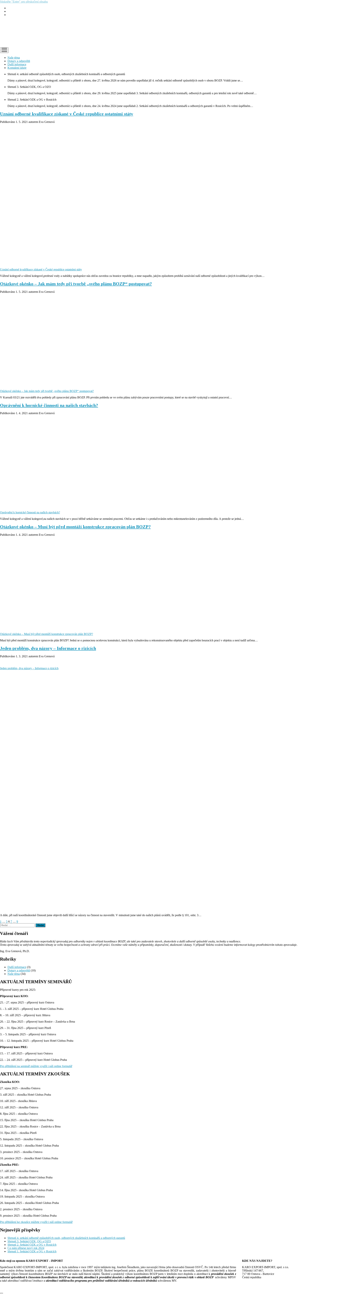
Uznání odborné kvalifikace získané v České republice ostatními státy (66, 113)
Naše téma (14, 57)
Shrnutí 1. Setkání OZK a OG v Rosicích (32, 1251)
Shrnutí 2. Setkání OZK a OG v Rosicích (32, 1244)
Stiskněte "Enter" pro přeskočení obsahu (24, 1)
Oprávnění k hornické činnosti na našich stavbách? (49, 405)
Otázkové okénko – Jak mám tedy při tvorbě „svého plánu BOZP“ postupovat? (76, 283)
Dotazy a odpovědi (19, 61)
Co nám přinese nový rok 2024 (26, 1248)
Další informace (17, 64)
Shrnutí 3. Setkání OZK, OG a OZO (29, 1241)
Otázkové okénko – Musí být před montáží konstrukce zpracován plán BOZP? (75, 526)
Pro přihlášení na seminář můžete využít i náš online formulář (36, 1066)
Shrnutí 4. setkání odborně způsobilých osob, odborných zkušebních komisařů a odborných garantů (66, 1237)
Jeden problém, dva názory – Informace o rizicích (48, 648)
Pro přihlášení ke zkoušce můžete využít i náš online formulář (36, 1222)
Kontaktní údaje (17, 67)
